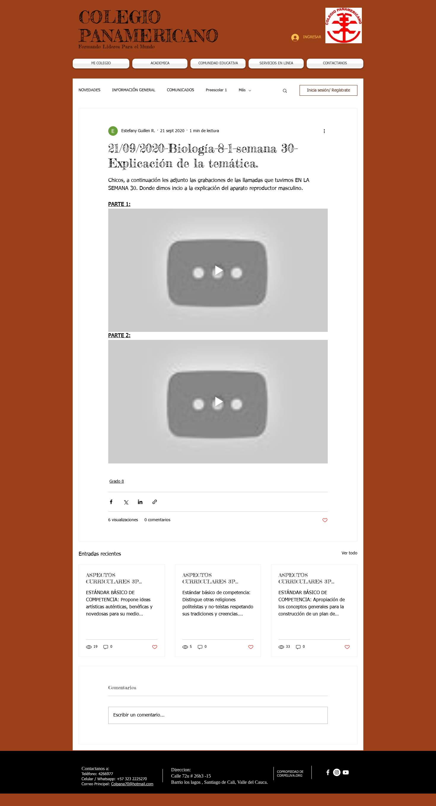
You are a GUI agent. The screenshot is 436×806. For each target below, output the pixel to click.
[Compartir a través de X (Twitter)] (125, 502)
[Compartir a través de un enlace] (154, 502)
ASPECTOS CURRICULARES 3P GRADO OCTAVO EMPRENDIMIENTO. (306, 578)
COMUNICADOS (180, 90)
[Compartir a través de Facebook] (111, 502)
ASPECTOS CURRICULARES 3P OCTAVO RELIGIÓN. (209, 578)
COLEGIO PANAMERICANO (149, 26)
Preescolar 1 (216, 90)
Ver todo (349, 553)
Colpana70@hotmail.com (132, 784)
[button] (160, 63)
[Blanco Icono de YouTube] (345, 772)
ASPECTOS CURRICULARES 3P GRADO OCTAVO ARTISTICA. (112, 578)
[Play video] (218, 270)
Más (242, 90)
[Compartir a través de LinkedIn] (140, 502)
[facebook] (328, 772)
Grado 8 (116, 481)
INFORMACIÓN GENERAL (133, 90)
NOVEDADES (89, 90)
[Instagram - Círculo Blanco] (336, 772)
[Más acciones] (324, 131)
